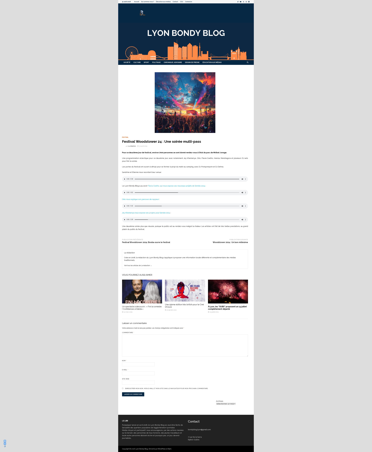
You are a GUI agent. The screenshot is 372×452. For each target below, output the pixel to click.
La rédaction (132, 146)
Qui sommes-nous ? (147, 1)
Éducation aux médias (163, 1)
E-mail (125, 370)
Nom (124, 360)
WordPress (162, 449)
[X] (243, 2)
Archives (219, 401)
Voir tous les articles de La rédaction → (138, 265)
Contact (175, 1)
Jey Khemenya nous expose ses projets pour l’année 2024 (146, 213)
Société (127, 62)
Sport (146, 62)
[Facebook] (238, 2)
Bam (169, 449)
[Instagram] (246, 2)
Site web (125, 379)
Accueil (136, 1)
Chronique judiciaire (173, 62)
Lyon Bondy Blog (141, 449)
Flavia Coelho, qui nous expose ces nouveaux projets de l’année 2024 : (176, 186)
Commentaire (128, 332)
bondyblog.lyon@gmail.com (199, 430)
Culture (137, 62)
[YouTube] (240, 2)
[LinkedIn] (249, 2)
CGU (181, 1)
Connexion (188, 1)
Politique (156, 62)
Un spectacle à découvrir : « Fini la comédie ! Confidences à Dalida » (142, 307)
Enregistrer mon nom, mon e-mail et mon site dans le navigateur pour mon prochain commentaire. (166, 388)
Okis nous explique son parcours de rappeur (140, 199)
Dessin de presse (192, 62)
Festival (125, 137)
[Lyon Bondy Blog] (186, 41)
